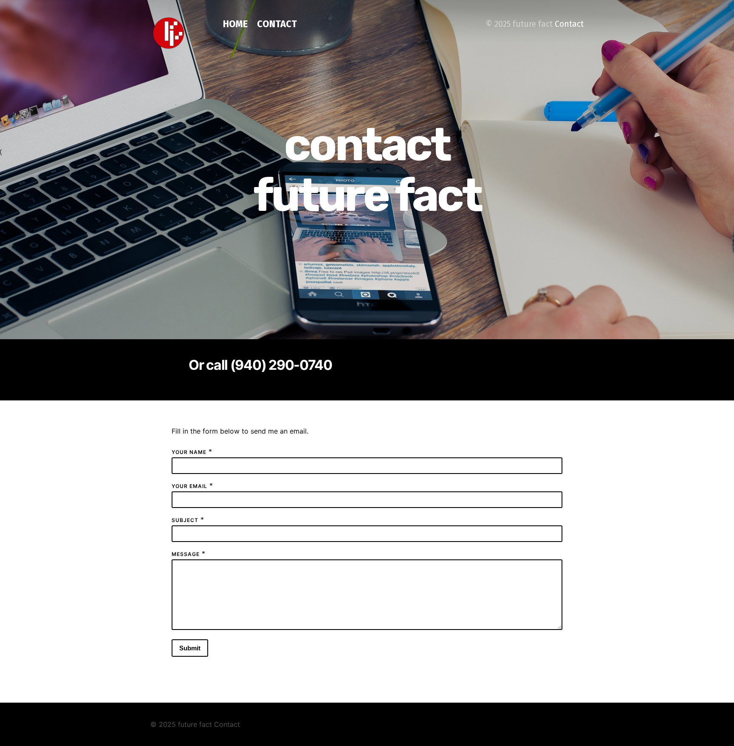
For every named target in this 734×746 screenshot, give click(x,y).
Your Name (189, 452)
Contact (277, 24)
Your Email (189, 486)
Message (186, 554)
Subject (185, 520)
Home (235, 24)
